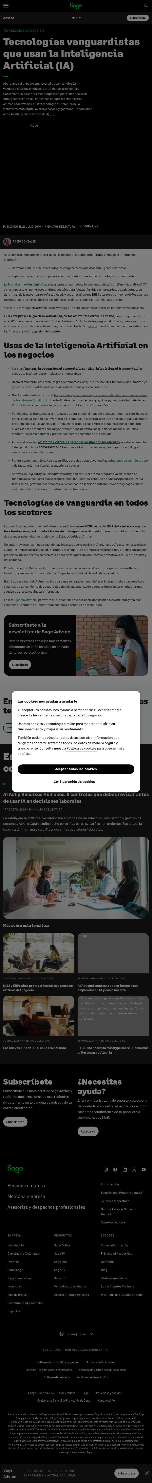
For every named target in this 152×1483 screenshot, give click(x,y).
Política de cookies (81, 748)
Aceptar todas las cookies (76, 769)
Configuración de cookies (74, 781)
